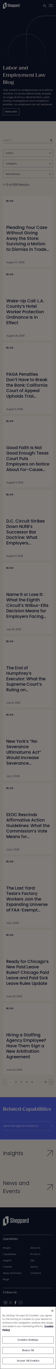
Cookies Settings (28, 1340)
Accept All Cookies (28, 1360)
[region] (28, 1338)
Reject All (28, 1350)
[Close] (52, 1310)
